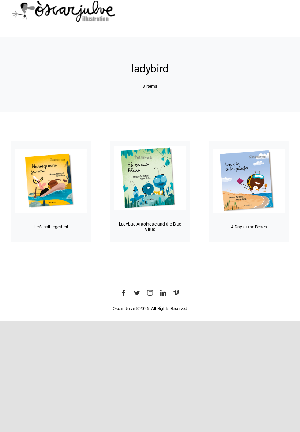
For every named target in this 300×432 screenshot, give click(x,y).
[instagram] (150, 293)
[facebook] (124, 293)
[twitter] (137, 293)
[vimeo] (176, 293)
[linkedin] (163, 293)
